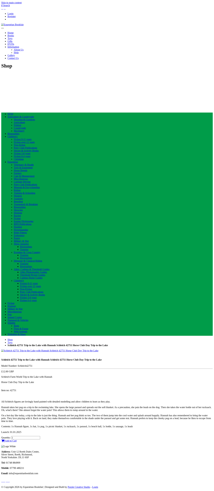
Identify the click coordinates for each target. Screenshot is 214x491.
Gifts (10, 41)
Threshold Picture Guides (32, 275)
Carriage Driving (22, 181)
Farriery (18, 173)
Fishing (17, 125)
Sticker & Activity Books (26, 150)
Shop (10, 339)
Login (10, 13)
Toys (10, 38)
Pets (10, 314)
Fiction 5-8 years (22, 153)
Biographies (13, 133)
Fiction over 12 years (24, 142)
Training (24, 249)
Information (13, 47)
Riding (17, 190)
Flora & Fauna (21, 328)
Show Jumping (21, 244)
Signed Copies (15, 317)
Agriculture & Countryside (21, 116)
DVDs (11, 44)
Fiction (17, 218)
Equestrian (13, 162)
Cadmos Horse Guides (31, 277)
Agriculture (19, 122)
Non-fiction (19, 145)
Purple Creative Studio (79, 487)
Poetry (17, 238)
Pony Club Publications (25, 147)
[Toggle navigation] (2, 28)
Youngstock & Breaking (26, 204)
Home (11, 32)
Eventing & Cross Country (27, 252)
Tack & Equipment (23, 167)
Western (18, 195)
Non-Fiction (26, 289)
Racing (17, 215)
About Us (18, 49)
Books (11, 35)
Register (12, 16)
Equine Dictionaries (23, 221)
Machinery (19, 130)
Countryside (20, 128)
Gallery (11, 55)
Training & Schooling (24, 193)
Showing (18, 210)
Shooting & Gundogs (24, 119)
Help (16, 52)
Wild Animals (20, 331)
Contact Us (13, 58)
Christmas (19, 159)
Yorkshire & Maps (17, 334)
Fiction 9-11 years (22, 139)
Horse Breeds (20, 170)
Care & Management (24, 176)
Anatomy (18, 198)
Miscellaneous (21, 179)
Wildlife (11, 323)
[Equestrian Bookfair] (12, 24)
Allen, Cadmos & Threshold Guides (32, 269)
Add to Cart (10, 440)
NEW (10, 114)
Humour (18, 212)
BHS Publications (22, 224)
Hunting (18, 227)
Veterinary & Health (24, 164)
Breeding (18, 201)
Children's (13, 136)
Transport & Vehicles (18, 320)
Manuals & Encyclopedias (27, 187)
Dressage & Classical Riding (28, 260)
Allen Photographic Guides (33, 272)
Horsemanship (21, 229)
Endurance (19, 235)
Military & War (21, 241)
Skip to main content (11, 2)
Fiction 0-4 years (22, 156)
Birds (16, 325)
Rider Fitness (20, 232)
